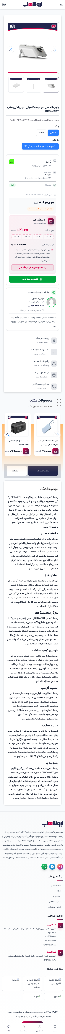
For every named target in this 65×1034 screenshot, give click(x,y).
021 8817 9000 (50, 936)
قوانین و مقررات (54, 907)
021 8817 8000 (50, 940)
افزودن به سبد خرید (30, 279)
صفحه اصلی (56, 885)
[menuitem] (32, 885)
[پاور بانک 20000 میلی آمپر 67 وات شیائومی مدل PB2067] (47, 426)
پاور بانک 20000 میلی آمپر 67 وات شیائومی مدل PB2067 (48, 444)
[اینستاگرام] (60, 867)
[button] (10, 49)
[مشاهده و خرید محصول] (55, 451)
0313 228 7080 (49, 960)
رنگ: (56, 126)
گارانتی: (55, 140)
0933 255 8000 (49, 945)
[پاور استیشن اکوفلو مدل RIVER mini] (17, 426)
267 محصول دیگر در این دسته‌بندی (39, 178)
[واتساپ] (44, 867)
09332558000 (37, 305)
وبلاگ (58, 890)
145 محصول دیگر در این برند (41, 166)
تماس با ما (57, 896)
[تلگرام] (52, 867)
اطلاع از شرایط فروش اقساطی (31, 267)
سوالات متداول (55, 901)
